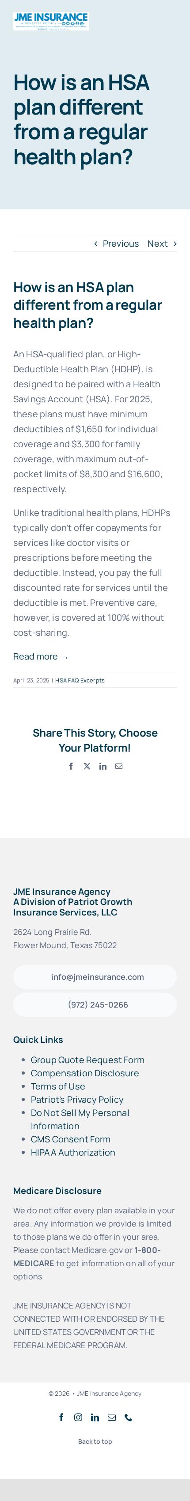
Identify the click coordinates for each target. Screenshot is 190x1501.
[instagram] (78, 1417)
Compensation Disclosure (85, 1073)
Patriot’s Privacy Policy (77, 1099)
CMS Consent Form (71, 1139)
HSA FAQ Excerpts (80, 680)
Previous (121, 243)
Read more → (41, 656)
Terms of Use (58, 1086)
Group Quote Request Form (87, 1060)
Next (158, 243)
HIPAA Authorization (73, 1152)
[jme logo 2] (51, 16)
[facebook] (61, 1417)
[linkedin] (95, 1417)
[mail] (112, 1417)
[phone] (129, 1417)
